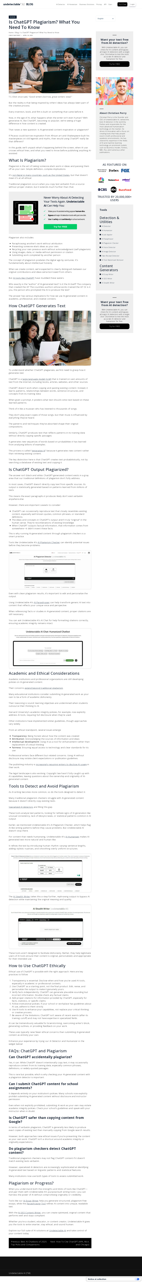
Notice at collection (97, 1279)
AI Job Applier (107, 235)
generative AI (38, 450)
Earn (110, 4)
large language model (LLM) (36, 379)
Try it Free (122, 4)
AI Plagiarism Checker (49, 542)
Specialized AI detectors (21, 807)
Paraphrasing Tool (36, 1203)
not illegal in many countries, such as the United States (41, 175)
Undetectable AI (57, 1230)
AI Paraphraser (42, 602)
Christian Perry (15, 35)
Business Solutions (87, 4)
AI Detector (60, 4)
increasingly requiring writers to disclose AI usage (61, 764)
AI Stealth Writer (21, 896)
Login (132, 4)
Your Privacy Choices (121, 1279)
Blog (17, 32)
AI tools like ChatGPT (24, 278)
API (105, 4)
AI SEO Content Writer (29, 1212)
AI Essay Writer (31, 1200)
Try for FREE (60, 226)
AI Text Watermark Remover (113, 260)
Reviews (13, 17)
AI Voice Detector (108, 247)
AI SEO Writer (107, 279)
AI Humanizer (72, 4)
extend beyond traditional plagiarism (44, 688)
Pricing (99, 4)
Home (11, 32)
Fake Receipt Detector (110, 256)
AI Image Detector (109, 252)
